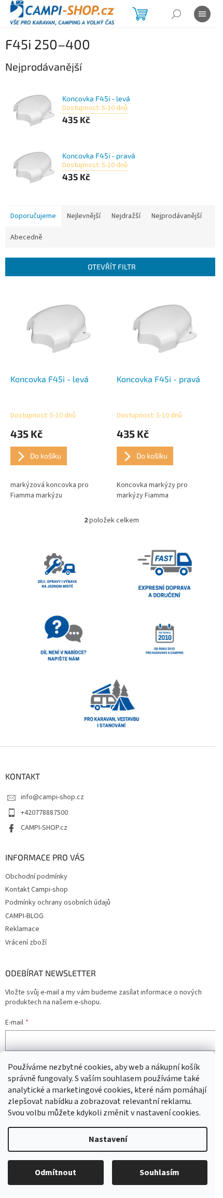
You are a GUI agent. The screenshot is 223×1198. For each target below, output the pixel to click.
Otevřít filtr (112, 266)
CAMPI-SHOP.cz (44, 828)
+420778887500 (44, 812)
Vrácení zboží (26, 942)
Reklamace (22, 929)
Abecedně (26, 237)
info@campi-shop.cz (52, 797)
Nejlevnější (84, 216)
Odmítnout (55, 1172)
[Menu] (202, 14)
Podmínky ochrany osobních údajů (57, 902)
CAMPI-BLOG (24, 916)
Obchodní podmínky (36, 876)
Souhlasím (159, 1172)
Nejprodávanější (176, 216)
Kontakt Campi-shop (36, 889)
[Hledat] (176, 14)
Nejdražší (126, 216)
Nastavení (108, 1139)
